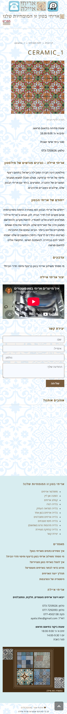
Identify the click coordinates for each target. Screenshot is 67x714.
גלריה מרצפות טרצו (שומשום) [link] (43, 525)
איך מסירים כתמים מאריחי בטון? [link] (47, 551)
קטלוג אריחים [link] (51, 500)
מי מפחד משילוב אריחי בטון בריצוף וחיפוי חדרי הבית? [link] (35, 556)
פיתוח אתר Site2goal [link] (32, 707)
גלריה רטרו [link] (52, 504)
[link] (52, 5)
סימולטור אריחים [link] (49, 491)
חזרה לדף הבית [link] (55, 119)
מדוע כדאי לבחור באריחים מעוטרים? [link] (44, 567)
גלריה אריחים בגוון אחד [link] (46, 512)
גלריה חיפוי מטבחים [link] (48, 521)
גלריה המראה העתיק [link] (47, 508)
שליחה (55, 383)
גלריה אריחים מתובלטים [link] (46, 517)
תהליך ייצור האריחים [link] (53, 573)
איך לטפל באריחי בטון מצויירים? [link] (47, 562)
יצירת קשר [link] (52, 533)
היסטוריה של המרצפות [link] (51, 579)
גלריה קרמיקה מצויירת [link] (47, 529)
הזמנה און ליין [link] (51, 495)
